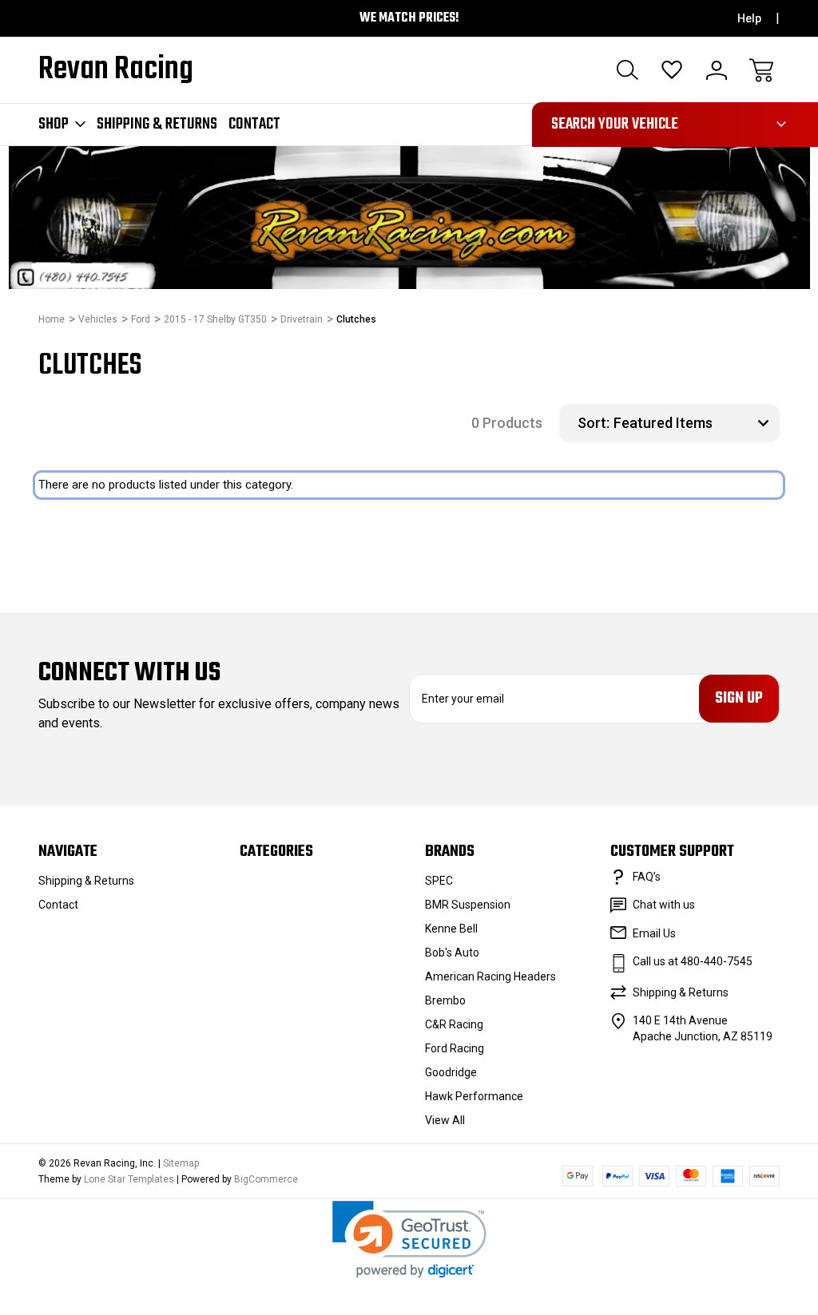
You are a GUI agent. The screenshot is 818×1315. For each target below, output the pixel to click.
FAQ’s (647, 876)
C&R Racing (454, 1024)
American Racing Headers (490, 976)
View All (445, 1120)
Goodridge (451, 1072)
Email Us (654, 933)
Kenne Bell (451, 928)
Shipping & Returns (157, 124)
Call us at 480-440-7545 (692, 961)
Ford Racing (454, 1048)
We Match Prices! (409, 18)
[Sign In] (716, 70)
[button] (409, 1239)
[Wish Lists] (671, 70)
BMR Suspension (467, 904)
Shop (53, 124)
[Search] (627, 70)
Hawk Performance (474, 1096)
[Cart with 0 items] (761, 70)
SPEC (439, 880)
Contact (254, 124)
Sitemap (181, 1163)
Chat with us (664, 904)
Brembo (445, 1000)
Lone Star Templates (129, 1179)
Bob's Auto (452, 952)
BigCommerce (266, 1179)
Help (749, 18)
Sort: (594, 422)
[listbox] (695, 423)
